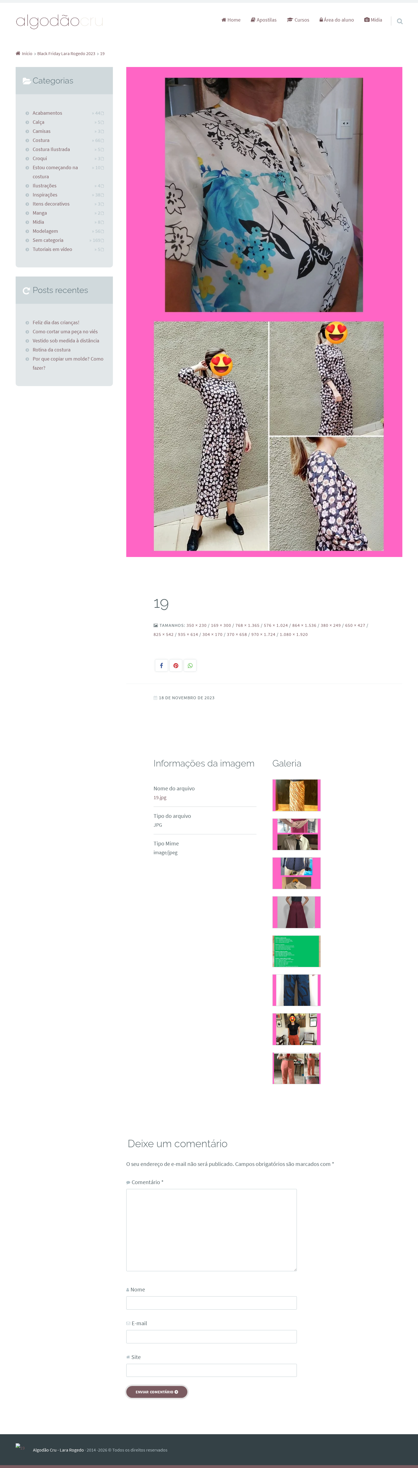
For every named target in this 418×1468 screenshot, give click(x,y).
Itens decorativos (51, 204)
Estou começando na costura (55, 172)
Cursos (301, 20)
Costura (41, 140)
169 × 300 (221, 625)
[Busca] (395, 14)
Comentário (148, 1182)
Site (136, 1356)
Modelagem (45, 231)
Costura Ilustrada (51, 149)
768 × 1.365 (247, 625)
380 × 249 (331, 625)
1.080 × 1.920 (294, 634)
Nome (138, 1289)
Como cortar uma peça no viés (65, 331)
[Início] (24, 1449)
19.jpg (160, 797)
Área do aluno (338, 20)
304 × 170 (212, 634)
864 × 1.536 (304, 625)
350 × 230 (197, 625)
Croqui (40, 158)
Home (233, 20)
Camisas (42, 131)
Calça (38, 122)
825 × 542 (164, 634)
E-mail (139, 1323)
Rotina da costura (52, 350)
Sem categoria (48, 240)
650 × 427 (355, 625)
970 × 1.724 (263, 634)
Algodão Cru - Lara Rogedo (58, 1450)
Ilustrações (45, 186)
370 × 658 (237, 634)
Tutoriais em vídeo (52, 249)
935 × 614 (188, 634)
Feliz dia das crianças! (56, 322)
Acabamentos (47, 113)
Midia (376, 20)
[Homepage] (60, 21)
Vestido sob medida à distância (66, 341)
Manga (40, 213)
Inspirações (45, 195)
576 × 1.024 (276, 625)
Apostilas (266, 20)
